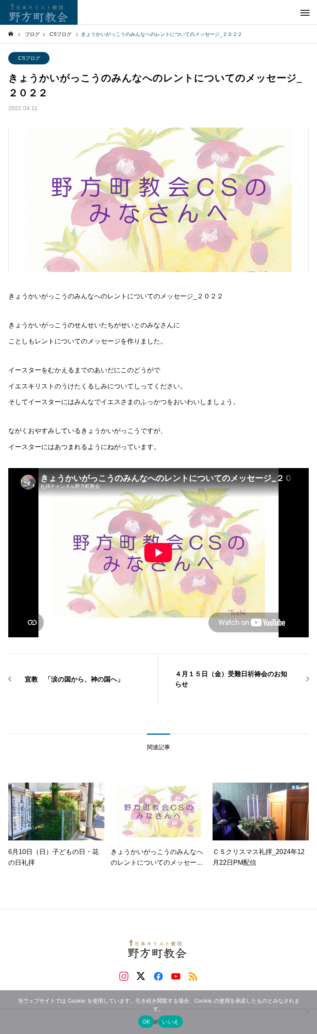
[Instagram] (123, 975)
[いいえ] (307, 1012)
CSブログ (29, 58)
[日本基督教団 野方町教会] (39, 12)
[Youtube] (175, 975)
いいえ (170, 1021)
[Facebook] (158, 975)
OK (146, 1021)
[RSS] (193, 975)
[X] (141, 975)
